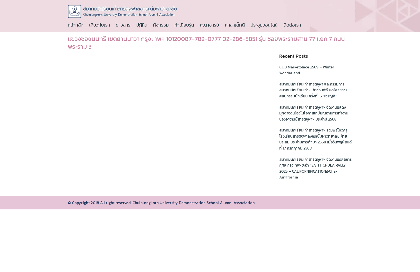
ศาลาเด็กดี (235, 24)
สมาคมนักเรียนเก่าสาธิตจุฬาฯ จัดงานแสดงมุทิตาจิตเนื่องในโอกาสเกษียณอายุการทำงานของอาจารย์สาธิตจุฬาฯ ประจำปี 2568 (313, 113)
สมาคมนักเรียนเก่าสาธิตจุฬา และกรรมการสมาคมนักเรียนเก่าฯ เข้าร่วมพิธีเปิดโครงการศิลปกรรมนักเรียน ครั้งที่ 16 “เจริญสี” (313, 90)
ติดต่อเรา (292, 24)
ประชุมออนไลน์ (264, 24)
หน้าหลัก (75, 24)
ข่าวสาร (123, 24)
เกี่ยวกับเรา (99, 24)
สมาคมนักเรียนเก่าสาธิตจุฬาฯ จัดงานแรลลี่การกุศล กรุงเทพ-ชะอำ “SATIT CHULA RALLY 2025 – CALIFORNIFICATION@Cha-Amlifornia (315, 168)
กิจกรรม (161, 24)
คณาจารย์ (209, 24)
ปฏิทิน (141, 24)
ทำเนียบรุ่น (184, 24)
